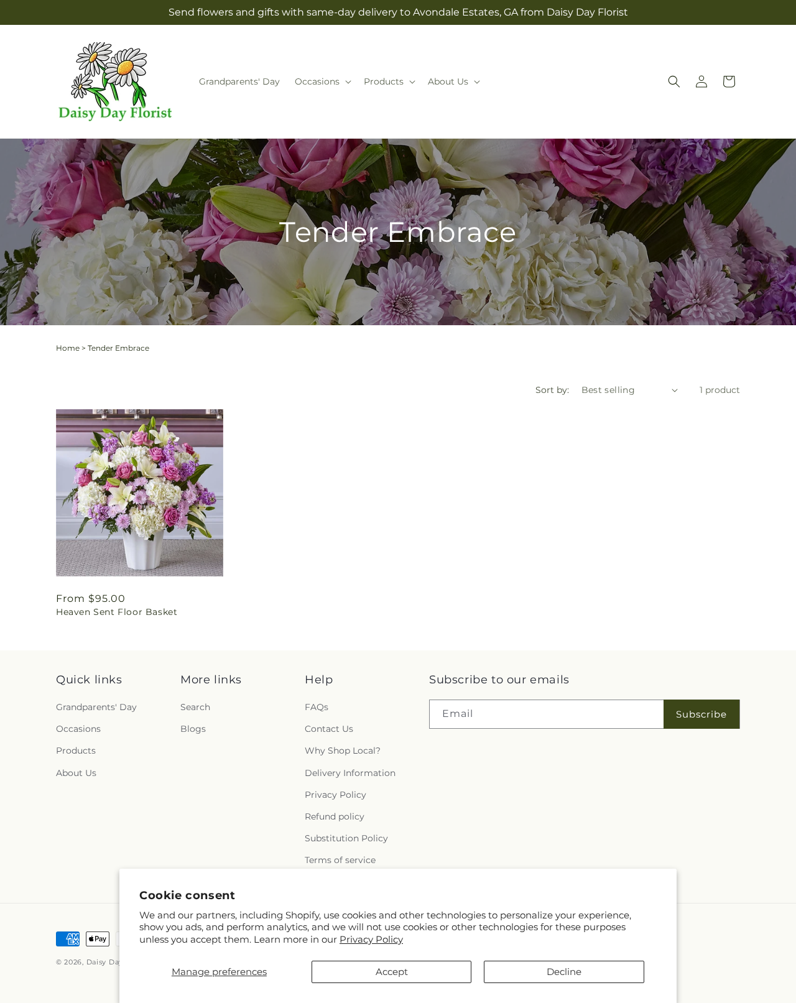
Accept (392, 972)
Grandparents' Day (96, 707)
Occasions (78, 728)
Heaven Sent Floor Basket (116, 611)
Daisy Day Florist (117, 962)
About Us (76, 773)
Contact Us (329, 728)
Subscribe (701, 714)
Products (76, 750)
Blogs (193, 728)
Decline (564, 972)
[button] (321, 81)
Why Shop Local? (343, 750)
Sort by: (552, 389)
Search (195, 707)
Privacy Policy (371, 939)
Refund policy (334, 816)
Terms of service (340, 860)
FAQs (316, 707)
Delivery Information (350, 773)
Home (68, 348)
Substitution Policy (346, 838)
